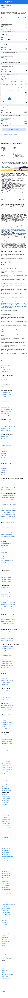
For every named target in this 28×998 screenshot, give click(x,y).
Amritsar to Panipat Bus (6, 883)
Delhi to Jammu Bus (5, 407)
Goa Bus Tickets (4, 794)
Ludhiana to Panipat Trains (6, 743)
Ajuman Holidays (4, 228)
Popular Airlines (4, 951)
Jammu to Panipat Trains (6, 734)
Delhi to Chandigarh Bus (6, 763)
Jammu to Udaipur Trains (6, 728)
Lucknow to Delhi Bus (5, 788)
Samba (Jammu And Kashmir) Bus (8, 460)
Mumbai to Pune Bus (5, 786)
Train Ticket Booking (5, 933)
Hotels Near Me (4, 949)
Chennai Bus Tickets (5, 800)
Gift (2, 989)
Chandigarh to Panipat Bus (6, 889)
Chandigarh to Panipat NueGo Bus (8, 518)
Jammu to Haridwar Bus (6, 848)
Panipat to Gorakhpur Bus (6, 445)
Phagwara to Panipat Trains (6, 741)
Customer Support (5, 970)
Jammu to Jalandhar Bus (6, 850)
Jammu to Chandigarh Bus (6, 839)
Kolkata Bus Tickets (5, 813)
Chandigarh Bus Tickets (6, 827)
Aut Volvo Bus (4, 676)
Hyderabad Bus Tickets (6, 798)
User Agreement (4, 966)
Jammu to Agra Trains (5, 726)
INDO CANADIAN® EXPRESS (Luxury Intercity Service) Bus (13, 487)
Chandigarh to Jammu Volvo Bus (8, 619)
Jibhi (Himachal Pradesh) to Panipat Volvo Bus (10, 631)
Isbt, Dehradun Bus (5, 545)
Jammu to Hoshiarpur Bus (6, 396)
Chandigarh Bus (4, 466)
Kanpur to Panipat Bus (6, 895)
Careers (3, 972)
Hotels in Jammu (4, 575)
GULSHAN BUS (17, 230)
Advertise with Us (5, 984)
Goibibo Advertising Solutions (7, 958)
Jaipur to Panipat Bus (5, 887)
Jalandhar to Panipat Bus (6, 908)
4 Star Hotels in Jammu (6, 579)
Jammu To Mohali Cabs (6, 695)
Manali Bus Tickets (5, 811)
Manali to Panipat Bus (5, 881)
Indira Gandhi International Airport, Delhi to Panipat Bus (12, 536)
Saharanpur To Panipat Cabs (7, 705)
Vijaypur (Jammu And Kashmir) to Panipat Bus (10, 426)
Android (5, 179)
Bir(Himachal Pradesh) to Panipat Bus (8, 904)
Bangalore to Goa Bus (5, 757)
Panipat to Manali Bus (5, 438)
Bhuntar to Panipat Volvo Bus (7, 640)
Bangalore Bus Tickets (6, 796)
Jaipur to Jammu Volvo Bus (6, 625)
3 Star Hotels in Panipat (6, 589)
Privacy (3, 968)
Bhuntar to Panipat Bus (6, 430)
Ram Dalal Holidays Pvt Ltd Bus (7, 485)
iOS (8, 179)
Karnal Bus (3, 474)
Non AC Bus (3, 562)
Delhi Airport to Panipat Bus (6, 534)
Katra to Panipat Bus (5, 885)
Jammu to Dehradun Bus (6, 844)
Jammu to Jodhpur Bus (6, 875)
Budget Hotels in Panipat (6, 594)
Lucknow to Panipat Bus (6, 891)
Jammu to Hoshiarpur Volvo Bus (7, 650)
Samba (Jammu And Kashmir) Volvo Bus (9, 680)
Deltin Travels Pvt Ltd (8, 230)
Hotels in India (4, 947)
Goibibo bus (8, 178)
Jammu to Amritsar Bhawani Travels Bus (9, 497)
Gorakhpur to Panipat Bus (6, 897)
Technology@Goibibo (5, 980)
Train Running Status (5, 941)
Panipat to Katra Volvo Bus (6, 661)
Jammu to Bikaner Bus (5, 392)
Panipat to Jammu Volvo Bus (7, 665)
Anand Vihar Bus (4, 552)
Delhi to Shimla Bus (5, 777)
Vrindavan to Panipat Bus (6, 914)
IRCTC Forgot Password (6, 956)
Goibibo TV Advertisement (6, 978)
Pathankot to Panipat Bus (6, 912)
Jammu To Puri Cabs (5, 692)
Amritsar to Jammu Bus (6, 411)
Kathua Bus (3, 455)
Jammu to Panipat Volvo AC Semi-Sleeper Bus (10, 606)
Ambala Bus (3, 472)
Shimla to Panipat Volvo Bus (7, 638)
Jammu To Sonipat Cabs (6, 699)
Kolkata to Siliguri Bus (5, 780)
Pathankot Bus (4, 451)
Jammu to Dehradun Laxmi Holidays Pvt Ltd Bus (11, 504)
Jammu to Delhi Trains (5, 720)
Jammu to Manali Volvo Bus (6, 655)
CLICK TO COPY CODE (6, 166)
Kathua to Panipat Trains (6, 737)
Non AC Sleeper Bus (5, 564)
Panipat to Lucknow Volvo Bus (7, 670)
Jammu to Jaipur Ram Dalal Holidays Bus (9, 502)
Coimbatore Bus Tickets (6, 806)
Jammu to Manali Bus (5, 401)
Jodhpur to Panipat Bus (6, 424)
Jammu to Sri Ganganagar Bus (7, 867)
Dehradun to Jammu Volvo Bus (7, 623)
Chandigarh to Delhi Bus (6, 754)
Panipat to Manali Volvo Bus (7, 663)
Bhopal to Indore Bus (5, 782)
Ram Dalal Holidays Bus (6, 483)
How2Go (3, 991)
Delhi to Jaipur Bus (5, 771)
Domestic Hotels (4, 920)
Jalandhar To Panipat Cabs (6, 709)
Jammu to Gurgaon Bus (6, 854)
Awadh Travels (19, 228)
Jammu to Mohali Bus (5, 860)
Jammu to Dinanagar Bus (6, 869)
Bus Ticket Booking (5, 928)
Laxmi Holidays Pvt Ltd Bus (6, 480)
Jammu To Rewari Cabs (6, 697)
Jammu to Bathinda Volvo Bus (7, 648)
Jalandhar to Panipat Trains (6, 739)
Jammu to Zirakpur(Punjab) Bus (7, 856)
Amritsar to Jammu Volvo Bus (7, 621)
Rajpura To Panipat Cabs (6, 714)
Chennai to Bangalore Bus (6, 773)
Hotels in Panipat (4, 587)
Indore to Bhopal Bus (5, 775)
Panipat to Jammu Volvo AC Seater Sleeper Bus (11, 604)
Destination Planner (5, 937)
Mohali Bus (3, 468)
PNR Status (4, 943)
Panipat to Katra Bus (5, 436)
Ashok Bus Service (12, 228)
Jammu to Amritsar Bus (6, 841)
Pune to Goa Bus (5, 784)
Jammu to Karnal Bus (5, 858)
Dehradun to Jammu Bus (6, 413)
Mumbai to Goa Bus (5, 759)
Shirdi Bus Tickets (5, 804)
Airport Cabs (4, 945)
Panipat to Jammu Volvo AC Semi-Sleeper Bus (10, 608)
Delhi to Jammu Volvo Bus (6, 617)
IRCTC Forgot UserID (5, 954)
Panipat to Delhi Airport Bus (6, 525)
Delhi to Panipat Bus (5, 879)
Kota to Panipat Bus (5, 910)
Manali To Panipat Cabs (6, 712)
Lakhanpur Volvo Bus (5, 682)
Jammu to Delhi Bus (5, 837)
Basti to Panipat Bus (5, 906)
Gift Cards (3, 987)
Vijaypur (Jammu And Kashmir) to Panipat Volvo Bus (12, 636)
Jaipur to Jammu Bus (5, 415)
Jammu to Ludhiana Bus (6, 852)
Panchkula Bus (4, 470)
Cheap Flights (4, 939)
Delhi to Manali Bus (5, 750)
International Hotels (5, 922)
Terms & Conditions (5, 964)
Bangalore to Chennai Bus (6, 765)
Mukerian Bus (4, 453)
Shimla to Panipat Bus (5, 428)
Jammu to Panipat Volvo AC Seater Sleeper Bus (11, 602)
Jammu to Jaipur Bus (5, 846)
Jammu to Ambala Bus (6, 862)
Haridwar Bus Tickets (5, 825)
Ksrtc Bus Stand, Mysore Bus (7, 550)
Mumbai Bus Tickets (5, 808)
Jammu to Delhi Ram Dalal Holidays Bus (9, 495)
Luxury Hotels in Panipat (6, 596)
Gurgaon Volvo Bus (5, 684)
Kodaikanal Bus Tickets (6, 823)
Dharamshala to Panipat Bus (7, 893)
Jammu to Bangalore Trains (6, 722)
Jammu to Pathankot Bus (6, 871)
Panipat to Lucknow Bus (6, 443)
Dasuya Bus (3, 457)
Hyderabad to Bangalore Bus (7, 767)
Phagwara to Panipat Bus (6, 916)
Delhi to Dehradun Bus (6, 761)
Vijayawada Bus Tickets (6, 819)
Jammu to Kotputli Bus (5, 399)
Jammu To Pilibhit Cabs (6, 690)
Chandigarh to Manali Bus (6, 790)
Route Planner (4, 935)
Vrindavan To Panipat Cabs (6, 707)
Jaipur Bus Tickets (5, 829)
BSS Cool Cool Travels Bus (6, 489)
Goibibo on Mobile (5, 976)
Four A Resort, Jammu (5, 573)
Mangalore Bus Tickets (6, 821)
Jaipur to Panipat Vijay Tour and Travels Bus (10, 512)
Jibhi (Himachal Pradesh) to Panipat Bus (9, 421)
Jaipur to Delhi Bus (5, 752)
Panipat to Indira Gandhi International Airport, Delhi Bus (12, 527)
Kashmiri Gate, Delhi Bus (6, 543)
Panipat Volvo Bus (4, 678)
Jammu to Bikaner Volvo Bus (7, 646)
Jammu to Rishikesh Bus (6, 864)
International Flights (5, 926)
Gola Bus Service (8, 231)
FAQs (2, 982)
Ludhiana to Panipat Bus (6, 900)
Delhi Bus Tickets (5, 802)
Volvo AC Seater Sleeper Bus (7, 560)
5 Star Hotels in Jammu (6, 581)
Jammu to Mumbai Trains (6, 724)
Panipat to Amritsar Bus (6, 441)
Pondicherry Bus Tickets (6, 815)
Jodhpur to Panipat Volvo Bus (7, 634)
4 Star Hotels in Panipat (6, 592)
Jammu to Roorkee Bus (6, 873)
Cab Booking (4, 931)
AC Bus (2, 558)
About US (3, 961)
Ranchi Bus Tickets (5, 834)
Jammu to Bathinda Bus (6, 394)
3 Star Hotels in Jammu (6, 577)
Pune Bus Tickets (5, 817)
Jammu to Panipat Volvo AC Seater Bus (9, 611)
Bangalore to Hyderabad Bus (7, 769)
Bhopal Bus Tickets (5, 831)
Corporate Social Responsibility (7, 974)
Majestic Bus (3, 547)
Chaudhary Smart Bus (11, 229)
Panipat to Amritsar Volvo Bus (7, 667)
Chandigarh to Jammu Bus (6, 409)
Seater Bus (3, 566)
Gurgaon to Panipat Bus (6, 902)
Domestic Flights (4, 924)
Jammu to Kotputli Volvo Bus (7, 653)
